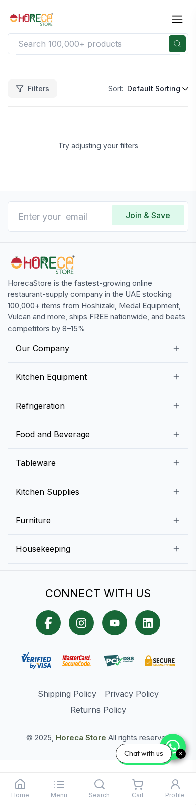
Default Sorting (153, 88)
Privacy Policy (132, 694)
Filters (38, 88)
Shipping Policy (67, 694)
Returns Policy (98, 710)
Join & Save (148, 215)
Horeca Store (81, 737)
